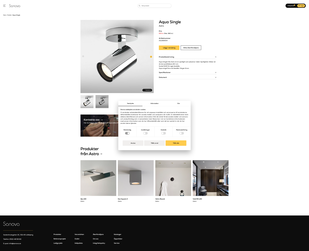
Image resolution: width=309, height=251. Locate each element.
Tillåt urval (154, 143)
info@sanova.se (15, 243)
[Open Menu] (4, 6)
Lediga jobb (58, 243)
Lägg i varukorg (169, 48)
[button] (151, 56)
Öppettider (118, 239)
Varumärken (79, 234)
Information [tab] (155, 103)
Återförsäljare (98, 234)
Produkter (57, 234)
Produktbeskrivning (166, 57)
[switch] (145, 133)
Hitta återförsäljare (191, 48)
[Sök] (139, 6)
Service (116, 243)
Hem (4, 15)
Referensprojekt (60, 239)
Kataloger (117, 234)
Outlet (9, 15)
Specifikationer (165, 72)
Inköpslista (79, 243)
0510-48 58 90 (15, 239)
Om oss (95, 239)
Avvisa (133, 143)
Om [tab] (178, 103)
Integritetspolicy (99, 243)
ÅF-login (301, 6)
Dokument (163, 77)
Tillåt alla (176, 143)
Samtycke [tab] (130, 103)
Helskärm (148, 90)
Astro (161, 26)
